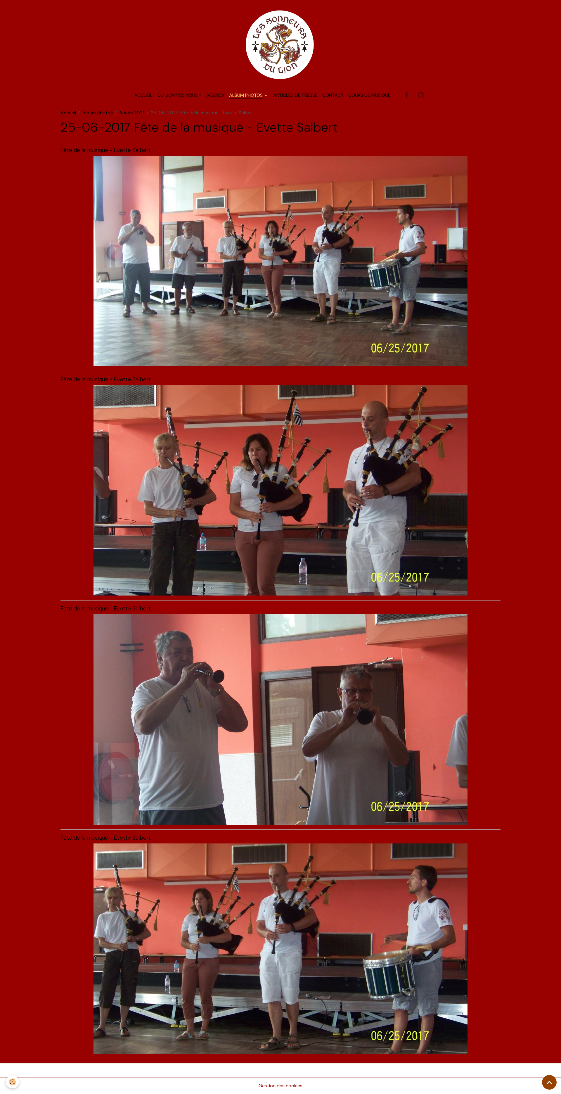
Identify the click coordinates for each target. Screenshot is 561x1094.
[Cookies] (12, 1081)
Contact (333, 95)
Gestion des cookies (280, 1086)
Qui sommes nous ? (179, 95)
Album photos (246, 95)
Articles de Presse (295, 95)
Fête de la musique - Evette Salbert (105, 150)
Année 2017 (131, 113)
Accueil (143, 95)
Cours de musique (369, 95)
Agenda (215, 95)
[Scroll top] (549, 1082)
